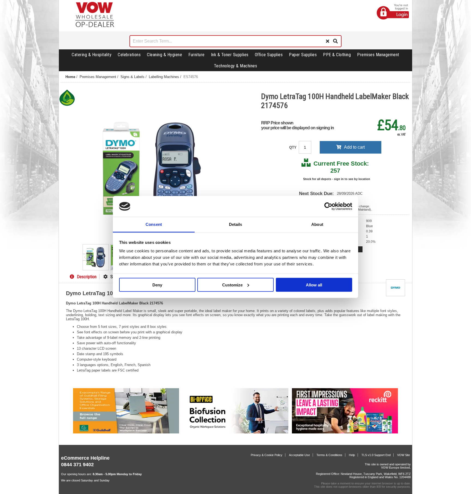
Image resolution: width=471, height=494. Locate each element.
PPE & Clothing (337, 54)
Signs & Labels (132, 77)
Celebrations (129, 54)
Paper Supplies (303, 54)
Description (86, 276)
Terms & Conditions (329, 455)
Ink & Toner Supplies (230, 54)
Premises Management (378, 54)
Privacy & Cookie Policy (266, 455)
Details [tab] (235, 224)
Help (352, 455)
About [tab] (317, 224)
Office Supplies (269, 54)
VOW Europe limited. (396, 467)
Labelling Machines (164, 77)
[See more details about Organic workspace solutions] (236, 432)
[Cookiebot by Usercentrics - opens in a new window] (328, 206)
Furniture (196, 54)
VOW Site (403, 455)
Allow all (314, 284)
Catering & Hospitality (91, 54)
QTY (293, 147)
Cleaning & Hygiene (164, 54)
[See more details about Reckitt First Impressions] (345, 432)
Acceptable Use (299, 455)
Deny (157, 284)
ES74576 (190, 77)
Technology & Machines (235, 65)
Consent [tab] (154, 224)
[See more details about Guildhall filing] (126, 432)
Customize (232, 284)
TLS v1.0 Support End (376, 455)
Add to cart (354, 147)
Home (70, 77)
